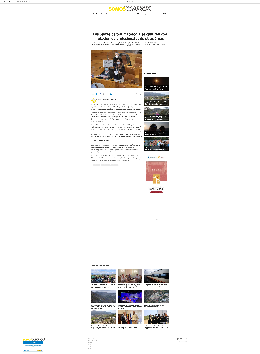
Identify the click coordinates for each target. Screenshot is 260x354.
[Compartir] (247, 1)
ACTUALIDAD (116, 165)
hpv (111, 165)
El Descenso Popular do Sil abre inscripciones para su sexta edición (154, 148)
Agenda (147, 14)
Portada (95, 14)
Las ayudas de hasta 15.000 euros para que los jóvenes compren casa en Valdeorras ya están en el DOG (156, 102)
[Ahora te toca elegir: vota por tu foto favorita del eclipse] (156, 128)
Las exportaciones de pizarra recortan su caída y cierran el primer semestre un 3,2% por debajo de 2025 (103, 306)
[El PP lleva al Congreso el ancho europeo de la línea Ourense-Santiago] (156, 276)
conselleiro (107, 165)
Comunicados (91, 350)
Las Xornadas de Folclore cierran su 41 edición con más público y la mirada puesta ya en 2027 (130, 306)
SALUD (102, 165)
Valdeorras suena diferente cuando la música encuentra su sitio (154, 305)
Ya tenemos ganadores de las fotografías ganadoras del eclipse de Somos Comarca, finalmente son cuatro (156, 87)
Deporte (154, 14)
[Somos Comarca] (130, 8)
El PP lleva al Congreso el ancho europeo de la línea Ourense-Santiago (155, 285)
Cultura (139, 14)
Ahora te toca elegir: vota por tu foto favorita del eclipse (155, 133)
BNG (94, 165)
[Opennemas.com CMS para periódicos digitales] (182, 339)
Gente (122, 14)
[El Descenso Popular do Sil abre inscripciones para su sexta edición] (156, 143)
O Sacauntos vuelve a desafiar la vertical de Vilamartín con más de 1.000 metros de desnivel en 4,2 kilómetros (156, 117)
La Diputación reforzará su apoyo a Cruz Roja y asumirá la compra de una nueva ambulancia (129, 327)
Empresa (129, 14)
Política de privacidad (92, 340)
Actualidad (104, 14)
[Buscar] (10, 1)
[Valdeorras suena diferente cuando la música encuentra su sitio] (156, 296)
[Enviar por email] (140, 94)
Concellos (113, 14)
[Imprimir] (136, 94)
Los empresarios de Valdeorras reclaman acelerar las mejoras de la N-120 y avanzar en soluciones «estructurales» (130, 285)
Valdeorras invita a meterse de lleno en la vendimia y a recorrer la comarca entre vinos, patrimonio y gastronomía (103, 285)
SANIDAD (98, 165)
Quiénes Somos (91, 338)
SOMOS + (164, 14)
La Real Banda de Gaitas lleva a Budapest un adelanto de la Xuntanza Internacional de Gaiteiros (156, 327)
